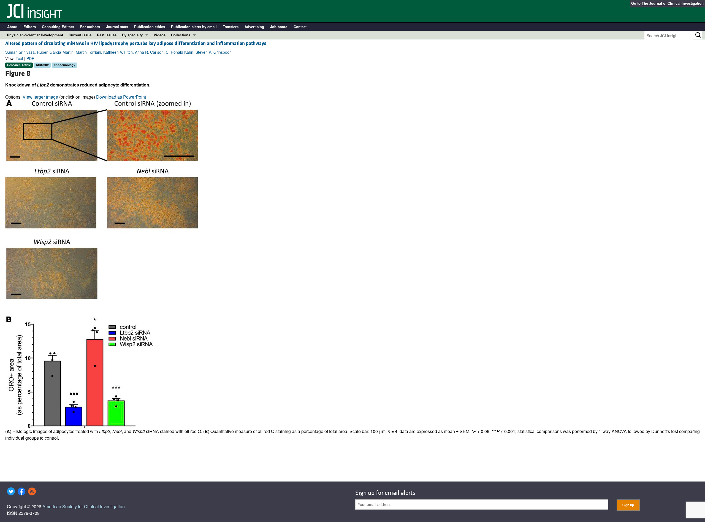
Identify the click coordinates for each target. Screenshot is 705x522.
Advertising (254, 26)
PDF (30, 58)
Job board (279, 26)
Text (19, 58)
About (12, 26)
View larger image (40, 97)
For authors (90, 26)
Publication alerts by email (194, 26)
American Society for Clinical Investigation (83, 506)
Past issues (106, 34)
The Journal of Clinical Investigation (673, 3)
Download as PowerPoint (121, 97)
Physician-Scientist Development (35, 34)
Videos (160, 34)
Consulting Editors (58, 26)
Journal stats (117, 26)
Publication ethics (149, 26)
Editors (29, 26)
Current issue (80, 34)
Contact (300, 26)
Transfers (230, 26)
